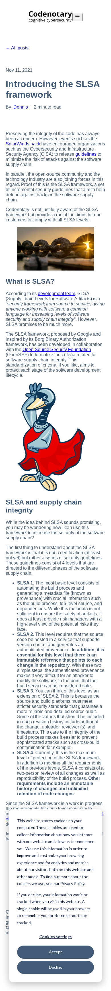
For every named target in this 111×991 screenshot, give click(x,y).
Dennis (21, 107)
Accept (55, 951)
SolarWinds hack (23, 143)
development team (56, 293)
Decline (55, 967)
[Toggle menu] (77, 17)
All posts (19, 47)
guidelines (85, 154)
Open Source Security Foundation (56, 349)
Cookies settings (55, 936)
